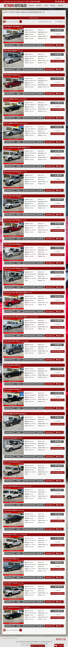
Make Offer (40, 45)
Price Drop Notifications (57, 37)
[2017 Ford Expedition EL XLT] (13, 471)
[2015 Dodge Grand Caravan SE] (13, 422)
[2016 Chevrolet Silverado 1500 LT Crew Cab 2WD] (13, 326)
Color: (39, 34)
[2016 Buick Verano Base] (13, 84)
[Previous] (4, 21)
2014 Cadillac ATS (15, 99)
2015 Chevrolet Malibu (13, 244)
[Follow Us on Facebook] (56, 2)
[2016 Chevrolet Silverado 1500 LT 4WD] (13, 301)
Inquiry (18, 45)
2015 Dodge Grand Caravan (15, 414)
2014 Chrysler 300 (12, 365)
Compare (58, 34)
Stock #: (27, 30)
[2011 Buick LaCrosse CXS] (13, 35)
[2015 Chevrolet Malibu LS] (13, 253)
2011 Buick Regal (13, 51)
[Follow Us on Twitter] (59, 2)
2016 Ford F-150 (15, 535)
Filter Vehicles (34, 18)
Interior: (40, 38)
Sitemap (36, 643)
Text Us (60, 45)
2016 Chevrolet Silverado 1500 (18, 293)
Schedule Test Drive (29, 45)
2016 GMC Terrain (14, 583)
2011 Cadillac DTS (15, 123)
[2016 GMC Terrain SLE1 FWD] (13, 592)
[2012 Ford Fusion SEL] (13, 567)
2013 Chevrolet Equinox (15, 172)
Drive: (39, 30)
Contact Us (10, 638)
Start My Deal (49, 45)
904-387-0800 (35, 1)
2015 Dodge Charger (12, 389)
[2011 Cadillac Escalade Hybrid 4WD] (13, 156)
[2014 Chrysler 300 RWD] (13, 374)
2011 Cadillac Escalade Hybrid (17, 147)
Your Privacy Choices (41, 643)
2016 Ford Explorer (14, 510)
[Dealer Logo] (15, 5)
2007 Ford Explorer (17, 486)
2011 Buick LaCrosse (13, 26)
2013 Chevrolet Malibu (15, 220)
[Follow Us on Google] (64, 2)
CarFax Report (9, 45)
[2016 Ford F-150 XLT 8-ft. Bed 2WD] (13, 543)
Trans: (26, 38)
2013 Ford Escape (13, 438)
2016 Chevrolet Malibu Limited (16, 268)
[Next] (20, 21)
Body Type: (41, 32)
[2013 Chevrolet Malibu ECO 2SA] (13, 229)
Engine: (27, 36)
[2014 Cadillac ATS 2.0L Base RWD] (13, 108)
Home (3, 638)
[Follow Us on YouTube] (61, 2)
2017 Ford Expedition (14, 462)
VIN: (26, 32)
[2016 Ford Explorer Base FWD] (13, 519)
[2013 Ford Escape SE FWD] (13, 446)
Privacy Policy (14, 638)
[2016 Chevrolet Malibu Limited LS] (13, 277)
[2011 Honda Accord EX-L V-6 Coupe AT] (13, 616)
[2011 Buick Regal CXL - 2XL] (13, 59)
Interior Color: (41, 36)
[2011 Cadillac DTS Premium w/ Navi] (13, 132)
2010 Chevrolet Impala (13, 196)
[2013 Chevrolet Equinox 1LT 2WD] (13, 180)
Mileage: (27, 34)
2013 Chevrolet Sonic (16, 341)
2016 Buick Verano (12, 75)
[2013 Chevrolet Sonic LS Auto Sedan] (13, 350)
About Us (6, 638)
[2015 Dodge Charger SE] (13, 398)
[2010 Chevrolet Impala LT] (13, 205)
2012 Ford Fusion (11, 559)
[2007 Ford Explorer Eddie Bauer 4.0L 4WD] (13, 495)
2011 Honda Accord (17, 607)
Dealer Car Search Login (25, 643)
